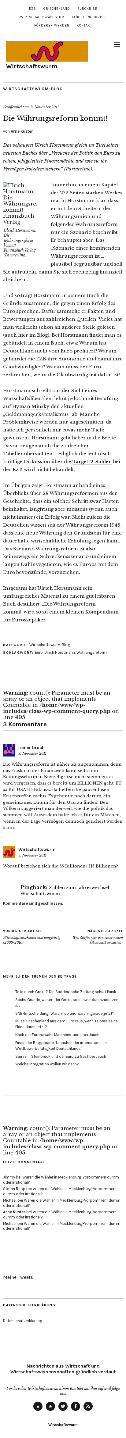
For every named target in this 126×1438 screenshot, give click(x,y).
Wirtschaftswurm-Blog (33, 89)
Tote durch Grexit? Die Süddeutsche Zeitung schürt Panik (65, 991)
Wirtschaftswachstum (42, 17)
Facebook (75, 1410)
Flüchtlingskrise (89, 17)
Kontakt (84, 25)
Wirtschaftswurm (31, 66)
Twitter (63, 1410)
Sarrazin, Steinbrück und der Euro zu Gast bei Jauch (60, 1056)
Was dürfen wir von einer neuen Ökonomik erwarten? (97, 937)
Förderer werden (51, 25)
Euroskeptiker (28, 620)
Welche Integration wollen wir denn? (47, 1064)
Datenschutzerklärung (22, 1320)
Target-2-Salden (92, 461)
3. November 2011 (45, 107)
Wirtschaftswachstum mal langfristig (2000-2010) (32, 937)
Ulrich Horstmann (59, 652)
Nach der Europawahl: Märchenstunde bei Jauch (57, 1034)
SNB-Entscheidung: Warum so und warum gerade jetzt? (64, 1013)
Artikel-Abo (88, 1410)
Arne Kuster (22, 131)
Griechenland (56, 9)
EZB (32, 9)
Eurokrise (87, 9)
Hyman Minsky (31, 406)
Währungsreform (91, 652)
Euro (39, 652)
